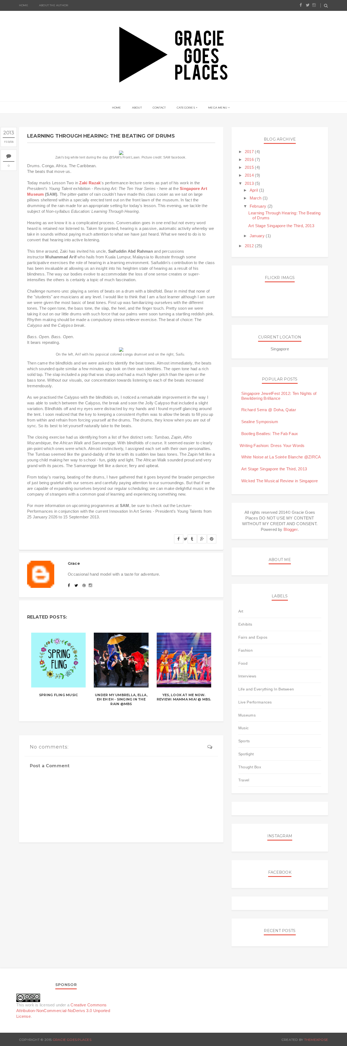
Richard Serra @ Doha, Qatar (268, 409)
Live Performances (255, 702)
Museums (247, 715)
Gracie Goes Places (72, 1040)
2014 (250, 175)
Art (240, 611)
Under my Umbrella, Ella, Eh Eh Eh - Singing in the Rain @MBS (121, 699)
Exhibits (245, 624)
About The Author (53, 5)
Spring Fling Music (58, 695)
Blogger (291, 529)
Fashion (245, 650)
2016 (250, 159)
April (254, 190)
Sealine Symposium (259, 421)
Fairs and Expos (252, 637)
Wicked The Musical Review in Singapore (279, 480)
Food (243, 663)
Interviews (247, 676)
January (258, 235)
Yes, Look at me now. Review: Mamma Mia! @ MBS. (184, 697)
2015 (250, 167)
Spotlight (246, 754)
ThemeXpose (316, 1040)
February (259, 206)
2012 (250, 245)
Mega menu (217, 107)
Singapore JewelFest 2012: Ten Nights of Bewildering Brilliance (279, 396)
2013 (250, 183)
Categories (186, 107)
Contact (159, 107)
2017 (250, 151)
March (256, 198)
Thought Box (249, 767)
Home (23, 5)
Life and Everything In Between (266, 689)
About (137, 107)
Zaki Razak (90, 182)
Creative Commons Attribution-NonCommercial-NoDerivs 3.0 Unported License (63, 1011)
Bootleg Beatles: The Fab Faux (269, 433)
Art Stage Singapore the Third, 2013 (281, 225)
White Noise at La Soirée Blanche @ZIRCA (281, 457)
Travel (243, 780)
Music (243, 728)
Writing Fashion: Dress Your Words (272, 445)
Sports (244, 741)
